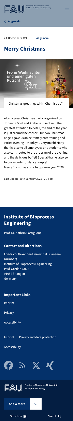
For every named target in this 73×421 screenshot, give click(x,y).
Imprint (9, 303)
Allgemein (42, 38)
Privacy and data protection (37, 337)
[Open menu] (66, 9)
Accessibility (12, 322)
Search (52, 416)
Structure (16, 416)
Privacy (9, 312)
